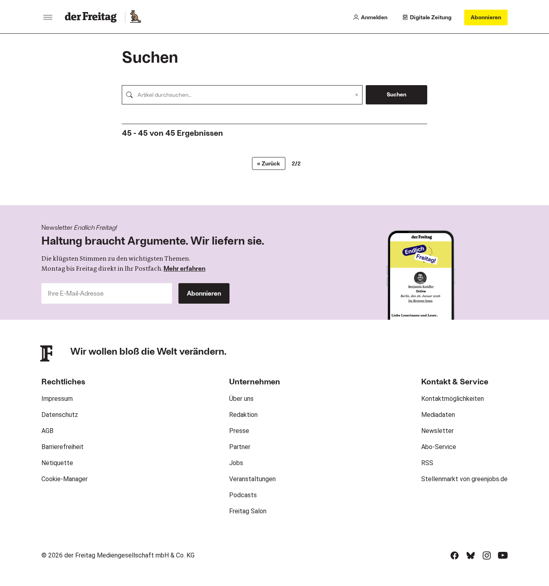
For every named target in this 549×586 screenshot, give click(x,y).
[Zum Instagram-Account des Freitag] (487, 555)
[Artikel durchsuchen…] (129, 95)
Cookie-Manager (64, 479)
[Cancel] (356, 95)
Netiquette (57, 463)
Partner (239, 447)
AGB (47, 431)
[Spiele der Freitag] (135, 17)
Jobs (236, 463)
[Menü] (47, 17)
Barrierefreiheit (62, 447)
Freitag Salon (247, 511)
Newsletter (437, 431)
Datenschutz (59, 415)
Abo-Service (438, 447)
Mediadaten (438, 415)
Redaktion (243, 415)
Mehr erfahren (184, 268)
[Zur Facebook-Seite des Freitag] (454, 555)
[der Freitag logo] (93, 17)
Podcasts (243, 495)
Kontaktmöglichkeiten (452, 398)
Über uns (241, 398)
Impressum (57, 398)
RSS (427, 463)
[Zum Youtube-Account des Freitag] (503, 555)
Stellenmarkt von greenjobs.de (464, 479)
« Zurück (268, 163)
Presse (239, 431)
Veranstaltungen (252, 479)
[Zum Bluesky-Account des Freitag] (470, 555)
